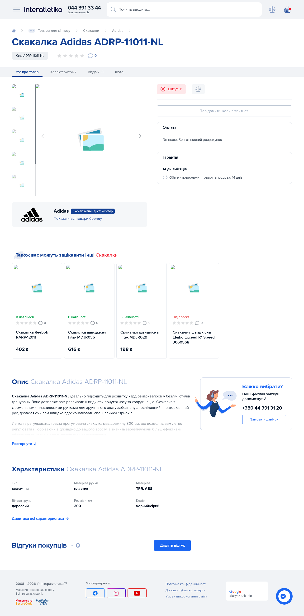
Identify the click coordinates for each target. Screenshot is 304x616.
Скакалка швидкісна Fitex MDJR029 (139, 335)
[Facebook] (95, 593)
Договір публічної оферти (185, 590)
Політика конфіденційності (186, 584)
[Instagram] (116, 593)
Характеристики (63, 72)
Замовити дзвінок (264, 419)
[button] (140, 136)
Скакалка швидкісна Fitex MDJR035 (87, 335)
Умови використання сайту (186, 596)
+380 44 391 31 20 (262, 408)
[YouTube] (137, 593)
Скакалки (107, 255)
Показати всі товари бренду (78, 218)
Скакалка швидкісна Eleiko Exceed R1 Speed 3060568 (194, 337)
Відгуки (96, 72)
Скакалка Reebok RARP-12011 (32, 335)
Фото (119, 72)
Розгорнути (22, 444)
